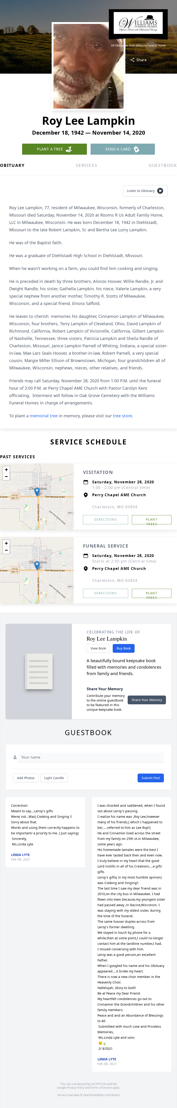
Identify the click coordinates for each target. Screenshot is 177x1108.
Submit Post (151, 778)
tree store (122, 415)
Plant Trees (151, 520)
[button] (37, 492)
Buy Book (124, 648)
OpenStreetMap (93, 1095)
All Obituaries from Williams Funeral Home (138, 45)
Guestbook (163, 165)
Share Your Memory (147, 700)
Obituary (12, 165)
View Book (98, 648)
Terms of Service (101, 1088)
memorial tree (44, 415)
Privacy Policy (75, 1088)
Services (86, 165)
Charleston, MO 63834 (114, 506)
